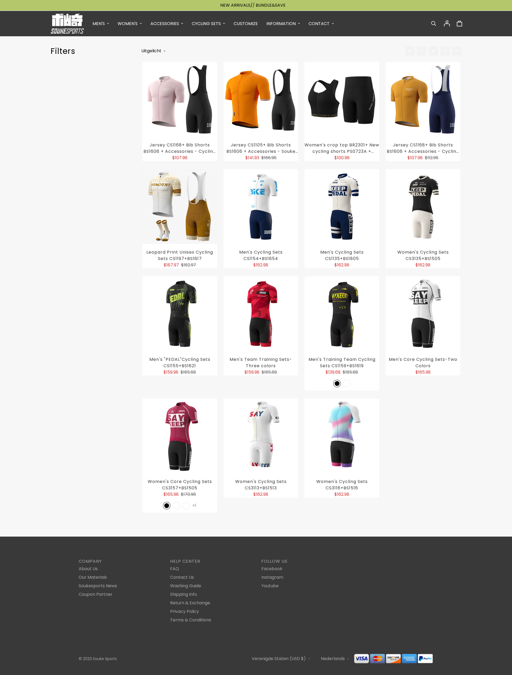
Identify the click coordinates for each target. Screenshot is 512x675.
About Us (88, 569)
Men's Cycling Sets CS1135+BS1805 (342, 255)
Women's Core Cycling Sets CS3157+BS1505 (180, 484)
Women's (128, 24)
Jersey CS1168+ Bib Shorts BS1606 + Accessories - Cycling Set (179, 148)
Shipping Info (183, 594)
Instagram (272, 577)
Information (281, 24)
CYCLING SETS (206, 24)
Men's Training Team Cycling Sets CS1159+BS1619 (342, 362)
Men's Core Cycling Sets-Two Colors (423, 362)
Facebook (271, 569)
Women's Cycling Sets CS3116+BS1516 (342, 484)
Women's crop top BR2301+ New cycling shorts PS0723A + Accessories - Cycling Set (342, 148)
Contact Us (182, 577)
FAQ (174, 569)
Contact (319, 24)
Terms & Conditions (190, 620)
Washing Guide (185, 586)
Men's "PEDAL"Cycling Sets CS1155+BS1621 (179, 362)
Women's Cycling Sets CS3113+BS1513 (261, 484)
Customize (246, 24)
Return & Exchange (190, 603)
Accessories (164, 24)
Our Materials (93, 577)
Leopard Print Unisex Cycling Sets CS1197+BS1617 (179, 255)
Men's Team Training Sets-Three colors (261, 362)
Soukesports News (98, 586)
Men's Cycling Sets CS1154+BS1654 (261, 255)
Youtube (270, 586)
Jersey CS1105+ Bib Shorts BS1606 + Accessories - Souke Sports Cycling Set (260, 148)
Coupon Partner (96, 594)
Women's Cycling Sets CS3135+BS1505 (423, 255)
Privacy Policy (184, 611)
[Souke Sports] (67, 23)
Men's (99, 24)
